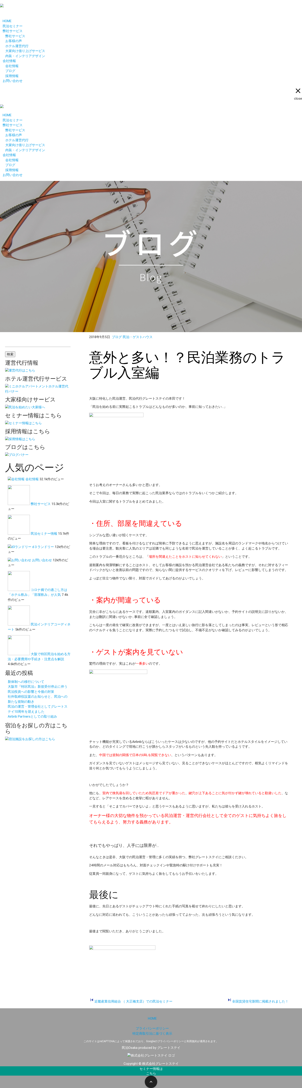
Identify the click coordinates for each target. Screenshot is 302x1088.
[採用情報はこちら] (20, 439)
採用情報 (12, 76)
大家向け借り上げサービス (25, 51)
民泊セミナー (13, 26)
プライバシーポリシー (152, 1028)
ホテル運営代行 (17, 46)
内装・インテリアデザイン (25, 56)
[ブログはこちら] (17, 455)
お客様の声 (13, 41)
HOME (7, 21)
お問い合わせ (13, 81)
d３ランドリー (43, 547)
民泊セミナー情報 (44, 533)
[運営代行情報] (20, 370)
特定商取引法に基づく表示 (152, 1033)
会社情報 (9, 61)
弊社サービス (13, 31)
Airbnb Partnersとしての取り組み (32, 716)
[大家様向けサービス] (25, 407)
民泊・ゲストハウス (138, 337)
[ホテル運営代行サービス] (38, 391)
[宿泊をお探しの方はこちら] (30, 739)
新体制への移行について (26, 682)
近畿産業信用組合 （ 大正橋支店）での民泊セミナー (133, 1001)
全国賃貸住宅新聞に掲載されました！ (260, 1001)
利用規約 (192, 1041)
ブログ (10, 71)
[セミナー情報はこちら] (23, 423)
